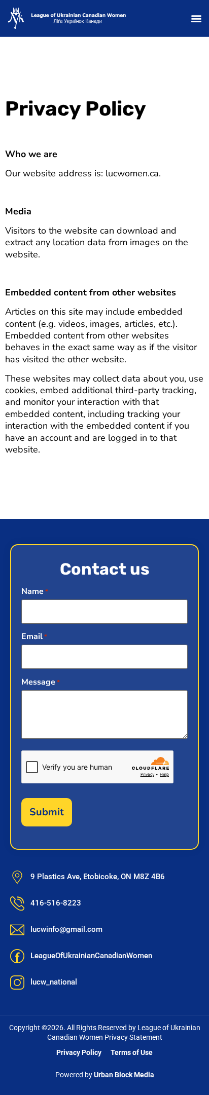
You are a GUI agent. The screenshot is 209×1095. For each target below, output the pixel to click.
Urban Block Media (124, 1075)
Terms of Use (132, 1052)
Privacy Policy (78, 1052)
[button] (196, 18)
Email (34, 636)
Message (40, 682)
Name (34, 591)
